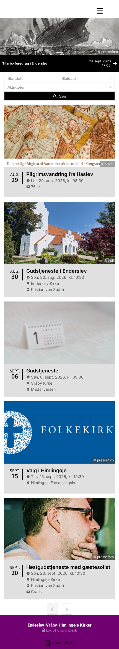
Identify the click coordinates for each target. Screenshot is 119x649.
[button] (59, 10)
